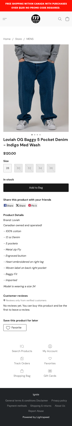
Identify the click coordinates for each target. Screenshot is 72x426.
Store (18, 39)
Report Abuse (36, 411)
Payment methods (17, 405)
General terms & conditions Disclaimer (26, 400)
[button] (36, 19)
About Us (60, 405)
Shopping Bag (22, 376)
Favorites (50, 363)
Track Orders (22, 363)
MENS (29, 39)
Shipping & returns (40, 405)
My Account (50, 351)
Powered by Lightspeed (36, 417)
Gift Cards (50, 376)
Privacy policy (59, 400)
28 (7, 168)
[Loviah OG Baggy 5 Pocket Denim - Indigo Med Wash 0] (36, 88)
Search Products (22, 351)
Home (7, 39)
